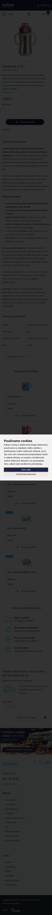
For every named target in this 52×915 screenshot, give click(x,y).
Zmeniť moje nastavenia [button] (26, 474)
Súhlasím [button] (26, 470)
